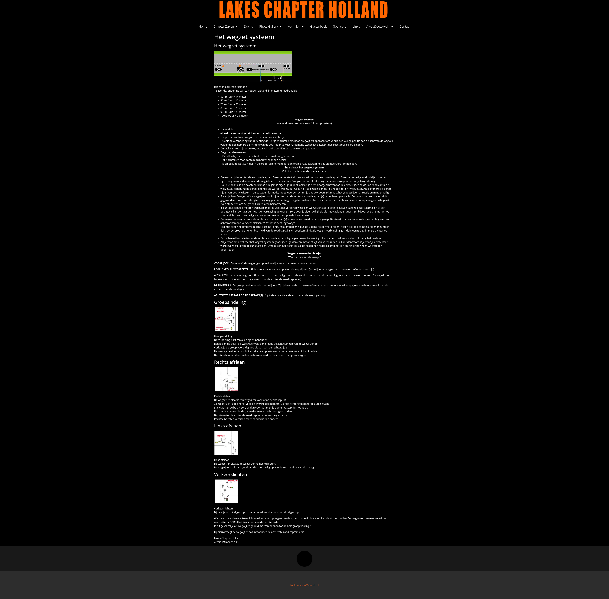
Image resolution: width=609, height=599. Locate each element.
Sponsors (339, 26)
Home (203, 26)
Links (356, 26)
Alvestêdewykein (378, 26)
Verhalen (294, 26)
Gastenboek (318, 26)
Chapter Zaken (223, 26)
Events (248, 26)
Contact (404, 26)
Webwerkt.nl (312, 585)
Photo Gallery (268, 26)
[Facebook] (304, 559)
